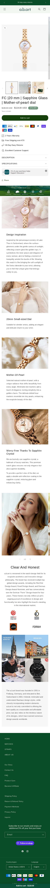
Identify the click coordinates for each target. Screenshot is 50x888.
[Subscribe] (42, 834)
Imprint (7, 817)
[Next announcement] (45, 2)
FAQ (6, 775)
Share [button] (6, 180)
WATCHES (9, 744)
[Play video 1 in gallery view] (25, 88)
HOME (7, 739)
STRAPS (8, 749)
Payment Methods (12, 807)
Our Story (8, 765)
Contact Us (9, 770)
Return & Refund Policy (14, 801)
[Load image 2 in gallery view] (38, 88)
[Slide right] (47, 88)
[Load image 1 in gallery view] (12, 88)
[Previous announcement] (4, 2)
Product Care (10, 781)
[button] (4, 9)
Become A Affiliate (12, 786)
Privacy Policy (10, 812)
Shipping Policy (11, 796)
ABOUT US (9, 755)
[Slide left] (2, 88)
